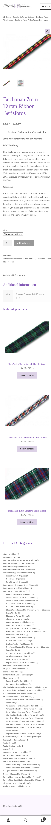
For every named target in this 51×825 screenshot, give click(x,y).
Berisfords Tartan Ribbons (23, 17)
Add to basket (24, 243)
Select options (27, 375)
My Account (8, 820)
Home (8, 17)
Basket (39, 818)
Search (25, 820)
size (5, 230)
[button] (47, 31)
